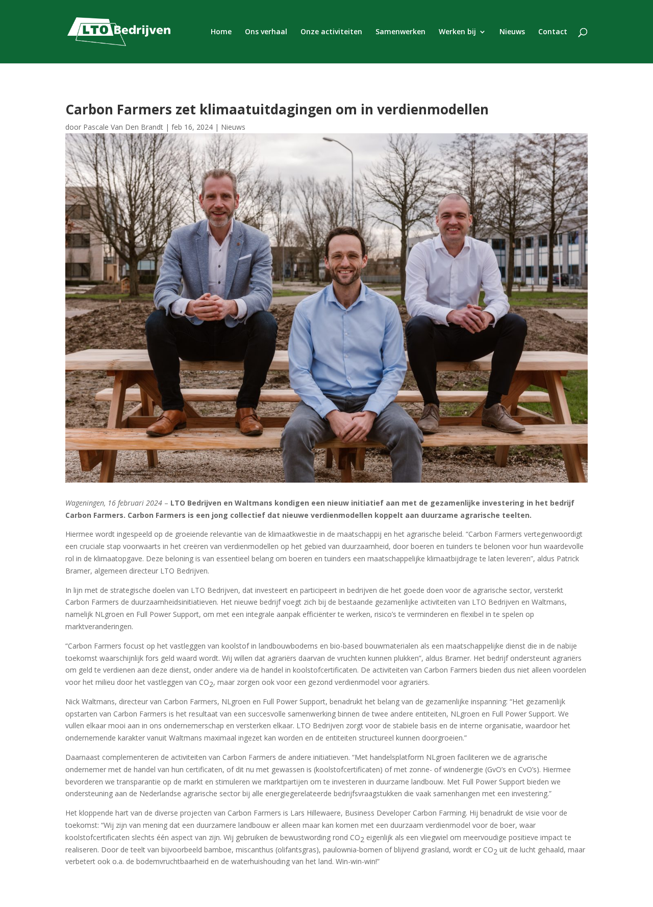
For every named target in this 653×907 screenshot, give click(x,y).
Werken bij (457, 32)
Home (221, 32)
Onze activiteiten (331, 32)
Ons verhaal (266, 32)
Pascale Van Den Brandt (123, 127)
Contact (552, 32)
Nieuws (512, 32)
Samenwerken (400, 32)
